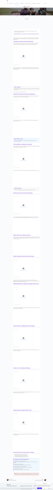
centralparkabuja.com (35, 217)
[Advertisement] (26, 24)
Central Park (32, 33)
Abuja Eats (10, 3)
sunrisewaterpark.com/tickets (17, 141)
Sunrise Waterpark (25, 33)
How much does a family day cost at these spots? (20, 466)
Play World (21, 33)
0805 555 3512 (37, 170)
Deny (44, 488)
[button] (51, 483)
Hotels (13, 3)
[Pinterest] (23, 16)
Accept (39, 488)
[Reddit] (36, 16)
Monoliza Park (35, 33)
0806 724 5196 (26, 281)
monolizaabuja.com (17, 238)
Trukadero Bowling (29, 34)
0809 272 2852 (31, 217)
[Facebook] (23, 6)
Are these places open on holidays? (19, 468)
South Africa (26, 3)
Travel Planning (22, 3)
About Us (30, 3)
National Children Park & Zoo (19, 34)
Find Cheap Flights (34, 3)
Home (7, 3)
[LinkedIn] (29, 16)
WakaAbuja (18, 473)
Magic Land (28, 33)
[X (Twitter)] (16, 16)
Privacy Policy (38, 3)
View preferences (50, 488)
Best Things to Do (17, 3)
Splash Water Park (34, 34)
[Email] (43, 16)
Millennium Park (25, 34)
